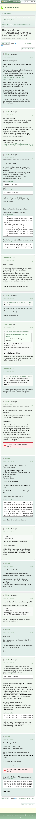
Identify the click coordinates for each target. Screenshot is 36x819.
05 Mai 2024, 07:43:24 (8, 739)
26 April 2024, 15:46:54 (8, 404)
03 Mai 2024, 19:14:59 (8, 598)
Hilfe (4, 815)
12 (20, 43)
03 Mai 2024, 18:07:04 (8, 566)
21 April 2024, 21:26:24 (8, 327)
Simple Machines (23, 817)
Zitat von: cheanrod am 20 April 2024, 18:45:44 (19, 302)
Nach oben (5, 798)
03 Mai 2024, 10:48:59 (8, 461)
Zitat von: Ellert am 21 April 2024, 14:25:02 (17, 332)
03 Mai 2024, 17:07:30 (8, 531)
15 (28, 43)
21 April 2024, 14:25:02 (8, 298)
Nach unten (5, 43)
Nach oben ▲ (29, 815)
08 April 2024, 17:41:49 (8, 57)
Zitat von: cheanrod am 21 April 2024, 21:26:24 (19, 376)
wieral (7, 458)
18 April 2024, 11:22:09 (8, 157)
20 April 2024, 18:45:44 (8, 260)
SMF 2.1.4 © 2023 (13, 817)
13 (22, 43)
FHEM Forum (12, 7)
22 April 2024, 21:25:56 (8, 371)
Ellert (7, 54)
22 (33, 43)
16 (30, 43)
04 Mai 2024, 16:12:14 (8, 662)
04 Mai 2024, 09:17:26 (8, 632)
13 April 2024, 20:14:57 (8, 114)
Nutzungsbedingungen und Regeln (15, 815)
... (19, 43)
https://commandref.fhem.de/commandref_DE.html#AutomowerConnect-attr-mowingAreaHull (18, 145)
